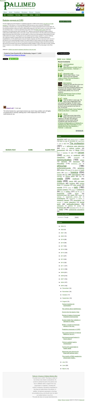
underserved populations (76, 210)
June (64, 365)
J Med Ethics (81, 141)
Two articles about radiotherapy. (71, 309)
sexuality (59, 202)
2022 (62, 229)
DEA (61, 141)
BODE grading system (40, 29)
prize (81, 191)
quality (73, 195)
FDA (66, 141)
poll (76, 191)
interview (59, 176)
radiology (59, 197)
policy (68, 191)
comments (77, 157)
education (60, 163)
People (59, 59)
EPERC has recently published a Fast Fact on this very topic (22, 49)
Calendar (37, 12)
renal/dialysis (61, 198)
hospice (74, 172)
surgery (79, 206)
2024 (62, 226)
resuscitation (77, 200)
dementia (64, 162)
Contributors (10, 15)
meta (59, 180)
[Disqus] (28, 83)
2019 (62, 239)
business (65, 153)
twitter (61, 209)
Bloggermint (81, 399)
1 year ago (67, 80)
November (65, 291)
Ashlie (65, 98)
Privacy (31, 12)
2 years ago (70, 95)
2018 (62, 243)
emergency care (76, 163)
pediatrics (80, 189)
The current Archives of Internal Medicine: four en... (71, 333)
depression (76, 162)
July (63, 362)
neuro (71, 181)
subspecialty (60, 206)
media (60, 178)
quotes (80, 195)
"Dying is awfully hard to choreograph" (69, 343)
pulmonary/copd (62, 195)
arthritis (63, 148)
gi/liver (62, 170)
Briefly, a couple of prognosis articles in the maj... (70, 325)
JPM (60, 143)
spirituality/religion (73, 204)
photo (62, 191)
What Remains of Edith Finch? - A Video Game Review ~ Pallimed (70, 68)
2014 (62, 256)
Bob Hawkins (67, 83)
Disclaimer (24, 12)
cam (72, 153)
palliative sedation (62, 190)
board (58, 153)
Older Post (50, 150)
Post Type (18, 15)
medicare (75, 178)
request (80, 198)
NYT (65, 144)
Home (5, 12)
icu (66, 174)
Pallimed (59, 399)
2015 (62, 253)
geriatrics (81, 168)
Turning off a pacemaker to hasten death (70, 347)
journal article (70, 176)
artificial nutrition (74, 148)
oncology (67, 185)
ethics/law (62, 165)
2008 (62, 276)
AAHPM (60, 139)
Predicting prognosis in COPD (13, 20)
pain (76, 187)
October (64, 295)
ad (63, 146)
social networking (70, 202)
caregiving (61, 157)
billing (70, 150)
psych (77, 193)
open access (77, 185)
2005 (62, 286)
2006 (62, 282)
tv (78, 207)
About (10, 12)
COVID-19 (37, 15)
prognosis (60, 193)
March (64, 369)
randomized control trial (73, 197)
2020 (62, 236)
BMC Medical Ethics (73, 139)
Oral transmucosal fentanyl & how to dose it (70, 338)
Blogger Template (65, 399)
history (66, 172)
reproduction (72, 198)
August (64, 301)
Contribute (17, 12)
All (4, 15)
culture (82, 160)
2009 (62, 272)
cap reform (66, 155)
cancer (81, 152)
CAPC (82, 139)
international (76, 174)
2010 (62, 269)
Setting (31, 15)
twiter (83, 207)
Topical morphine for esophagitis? (68, 304)
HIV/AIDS (72, 141)
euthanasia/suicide (64, 168)
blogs (77, 150)
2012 (62, 262)
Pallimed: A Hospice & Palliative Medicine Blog (44, 376)
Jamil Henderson (68, 64)
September (65, 298)
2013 (62, 259)
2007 (62, 279)
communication (64, 159)
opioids (59, 187)
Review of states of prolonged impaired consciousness (71, 316)
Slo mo (65, 114)
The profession (76, 143)
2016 (62, 249)
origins (69, 187)
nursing (72, 183)
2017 (62, 246)
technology (73, 207)
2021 (62, 233)
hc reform (75, 170)
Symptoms (25, 15)
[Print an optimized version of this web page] (13, 59)
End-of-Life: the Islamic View (70, 312)
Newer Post (11, 150)
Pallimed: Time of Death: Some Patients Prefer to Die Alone (70, 110)
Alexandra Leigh (68, 73)
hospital (59, 175)
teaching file (61, 207)
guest (69, 170)
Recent (64, 59)
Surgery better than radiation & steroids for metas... (71, 320)
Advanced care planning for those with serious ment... (70, 352)
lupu (80, 176)
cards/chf (76, 155)
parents (73, 189)
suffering (70, 206)
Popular (69, 59)
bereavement (61, 150)
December (65, 288)
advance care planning (75, 146)
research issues (63, 200)
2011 (62, 266)
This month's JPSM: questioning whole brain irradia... (71, 357)
